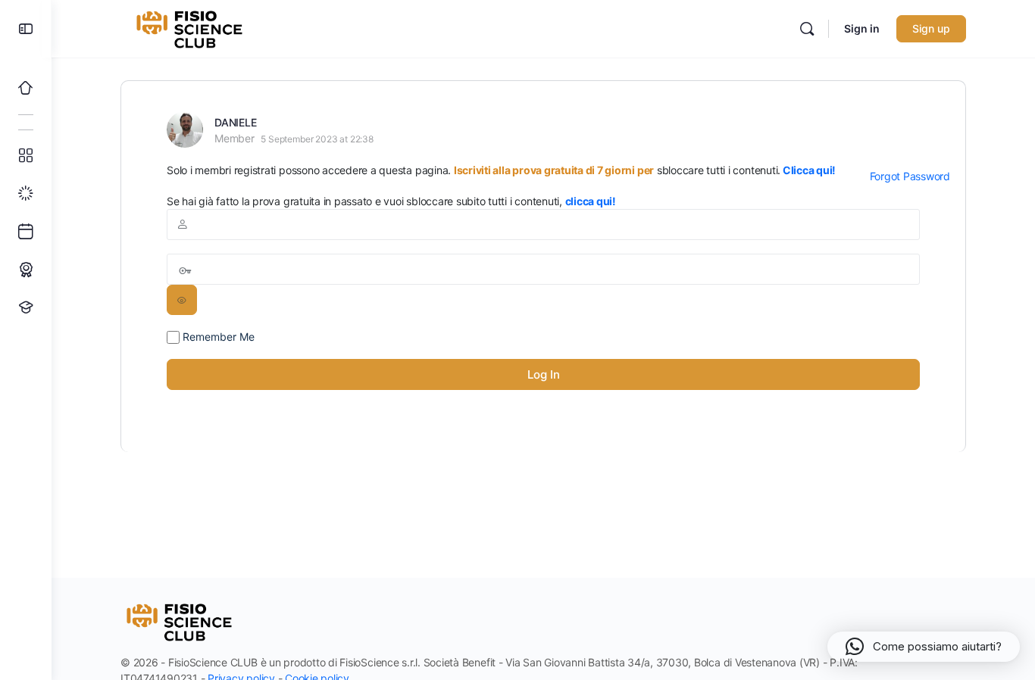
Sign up (931, 28)
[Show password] (182, 300)
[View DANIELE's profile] (185, 129)
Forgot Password (910, 176)
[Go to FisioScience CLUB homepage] (190, 28)
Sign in (862, 28)
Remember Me (217, 336)
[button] (923, 647)
